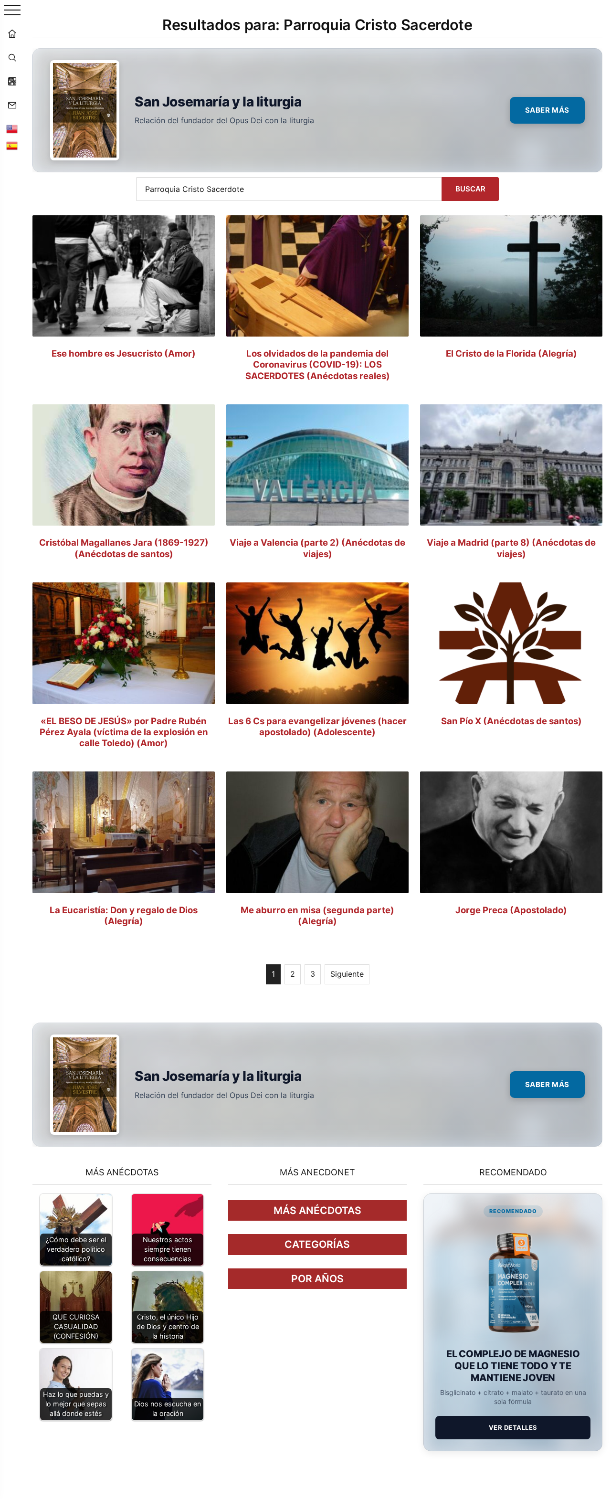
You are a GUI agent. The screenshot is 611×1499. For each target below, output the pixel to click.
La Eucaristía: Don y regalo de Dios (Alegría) (124, 915)
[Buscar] (12, 57)
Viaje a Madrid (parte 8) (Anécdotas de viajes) (511, 548)
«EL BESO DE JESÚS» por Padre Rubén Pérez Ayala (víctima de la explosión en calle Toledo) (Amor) (124, 732)
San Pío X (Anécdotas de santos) (511, 721)
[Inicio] (12, 33)
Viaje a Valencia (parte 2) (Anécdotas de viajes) (317, 548)
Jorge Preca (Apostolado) (511, 910)
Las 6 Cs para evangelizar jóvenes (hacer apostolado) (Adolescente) (317, 726)
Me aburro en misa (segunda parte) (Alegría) (317, 915)
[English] (12, 129)
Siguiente (347, 974)
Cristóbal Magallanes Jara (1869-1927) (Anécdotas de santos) (124, 548)
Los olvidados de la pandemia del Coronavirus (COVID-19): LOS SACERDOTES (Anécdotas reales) (317, 364)
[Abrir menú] (12, 11)
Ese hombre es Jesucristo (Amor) (124, 353)
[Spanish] (12, 145)
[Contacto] (12, 105)
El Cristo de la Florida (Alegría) (511, 353)
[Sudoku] (12, 81)
